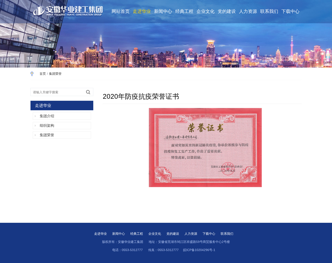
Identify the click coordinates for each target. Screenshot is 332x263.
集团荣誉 (55, 73)
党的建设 (227, 11)
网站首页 (121, 11)
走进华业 (142, 11)
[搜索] (88, 92)
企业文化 (205, 11)
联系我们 (269, 11)
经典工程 (184, 11)
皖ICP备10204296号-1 (199, 250)
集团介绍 (47, 116)
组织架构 (47, 125)
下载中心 (290, 11)
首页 (43, 73)
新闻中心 (163, 11)
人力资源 (248, 11)
